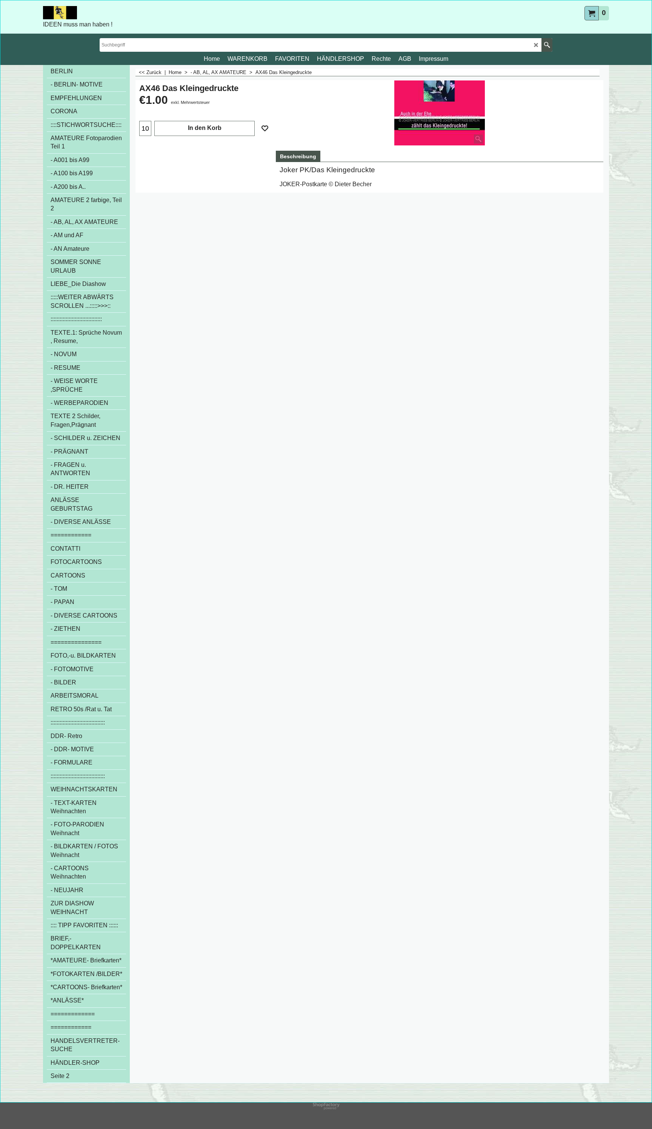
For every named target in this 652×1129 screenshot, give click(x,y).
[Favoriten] (265, 128)
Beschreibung (298, 156)
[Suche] (546, 45)
